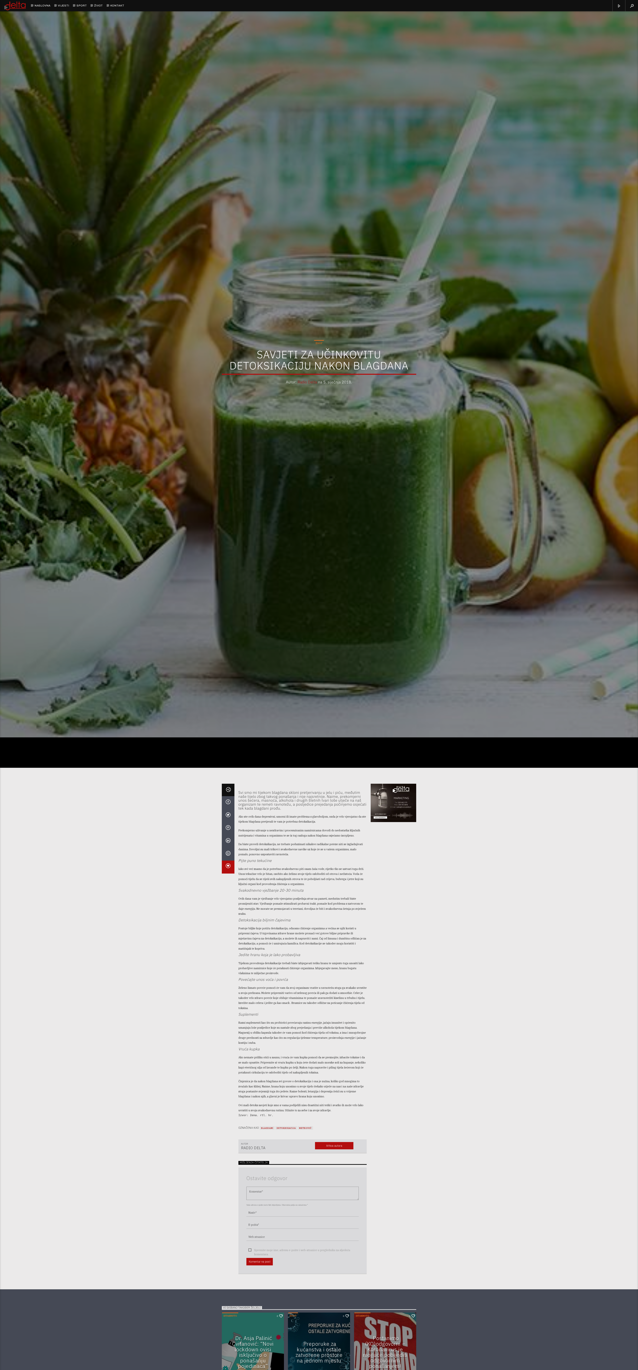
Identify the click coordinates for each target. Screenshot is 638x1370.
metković (305, 1128)
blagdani (267, 1128)
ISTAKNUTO (230, 1315)
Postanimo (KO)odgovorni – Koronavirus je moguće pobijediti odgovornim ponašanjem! (385, 1352)
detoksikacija (286, 1128)
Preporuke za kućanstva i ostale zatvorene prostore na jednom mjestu (319, 1352)
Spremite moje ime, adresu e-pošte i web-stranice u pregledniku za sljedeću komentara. (302, 1250)
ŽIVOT (98, 5)
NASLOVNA (43, 5)
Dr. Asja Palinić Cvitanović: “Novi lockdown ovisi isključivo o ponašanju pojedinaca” (253, 1352)
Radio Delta (307, 382)
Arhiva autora (334, 1145)
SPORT (82, 5)
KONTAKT (117, 5)
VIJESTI (63, 5)
